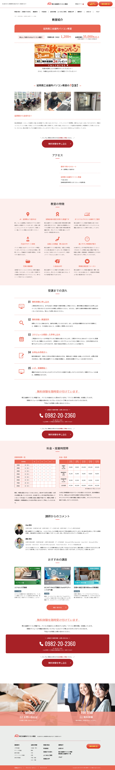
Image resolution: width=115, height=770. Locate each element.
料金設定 (44, 11)
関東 (32, 750)
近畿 (32, 755)
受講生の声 (71, 11)
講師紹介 (79, 11)
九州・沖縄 (33, 760)
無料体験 (104, 4)
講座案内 (35, 11)
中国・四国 (33, 757)
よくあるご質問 (62, 11)
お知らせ (88, 11)
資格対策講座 (17, 757)
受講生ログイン (78, 4)
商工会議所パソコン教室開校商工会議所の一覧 (65, 753)
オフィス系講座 (18, 750)
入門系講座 (17, 748)
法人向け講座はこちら (93, 3)
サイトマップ (43, 768)
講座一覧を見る (57, 607)
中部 (32, 753)
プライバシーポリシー (31, 768)
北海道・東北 (34, 748)
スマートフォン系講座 (19, 755)
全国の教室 (53, 11)
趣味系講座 (17, 753)
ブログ (97, 11)
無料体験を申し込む (57, 143)
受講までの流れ (26, 11)
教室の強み (17, 11)
